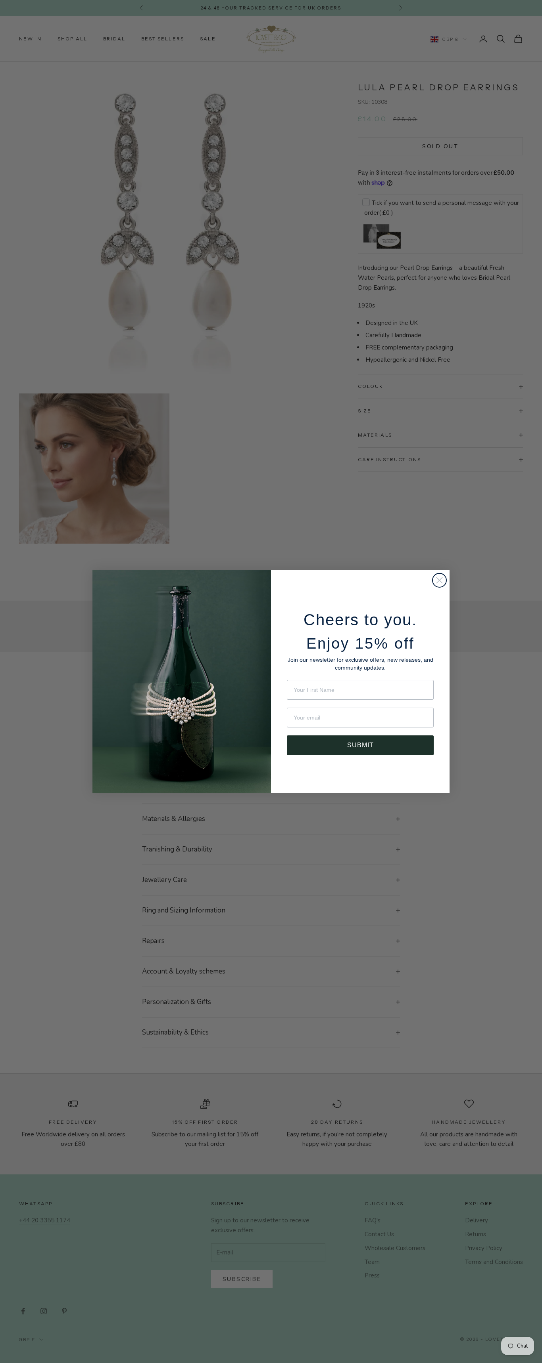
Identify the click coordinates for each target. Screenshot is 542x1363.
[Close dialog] (439, 580)
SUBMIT (360, 742)
